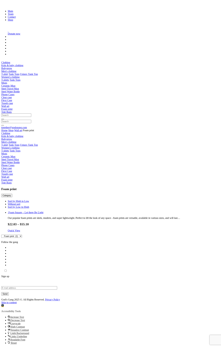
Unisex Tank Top (29, 74)
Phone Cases (7, 94)
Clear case (6, 97)
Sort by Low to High (18, 207)
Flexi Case (6, 100)
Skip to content (9, 302)
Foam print (6, 109)
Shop (10, 19)
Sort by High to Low (18, 201)
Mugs (4, 82)
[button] (2, 305)
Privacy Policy (52, 299)
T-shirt (4, 74)
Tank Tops (14, 74)
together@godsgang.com (14, 127)
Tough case (7, 103)
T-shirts (5, 80)
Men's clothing (8, 71)
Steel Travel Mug (10, 88)
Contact (12, 17)
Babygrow (6, 68)
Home (4, 130)
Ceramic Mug (8, 85)
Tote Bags (6, 112)
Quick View (14, 230)
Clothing (5, 62)
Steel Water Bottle (10, 91)
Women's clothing (10, 77)
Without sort (14, 204)
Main (10, 11)
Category (7, 195)
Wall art (5, 106)
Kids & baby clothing (12, 65)
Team (10, 14)
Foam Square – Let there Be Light (25, 212)
